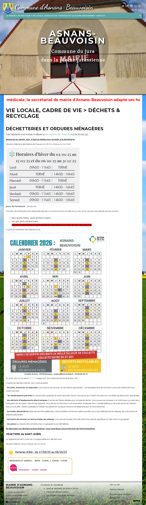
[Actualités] (131, 6)
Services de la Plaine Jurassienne (76, 16)
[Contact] (136, 6)
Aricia (123, 501)
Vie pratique (24, 16)
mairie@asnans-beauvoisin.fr (20, 502)
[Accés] (139, 6)
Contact (100, 16)
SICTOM (32, 378)
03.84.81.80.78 (14, 499)
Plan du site (115, 485)
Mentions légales (117, 489)
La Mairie (11, 16)
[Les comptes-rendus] (127, 6)
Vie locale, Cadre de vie (45, 16)
